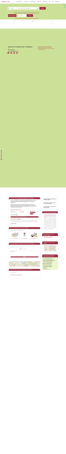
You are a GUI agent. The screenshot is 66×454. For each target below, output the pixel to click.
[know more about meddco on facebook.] (1, 151)
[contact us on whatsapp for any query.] (64, 7)
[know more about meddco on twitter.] (1, 158)
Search (42, 8)
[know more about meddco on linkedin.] (1, 154)
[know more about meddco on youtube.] (1, 156)
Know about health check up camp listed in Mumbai (49, 207)
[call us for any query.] (64, 5)
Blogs (49, 1)
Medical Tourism (44, 1)
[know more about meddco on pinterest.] (1, 159)
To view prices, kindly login (34, 211)
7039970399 (57, 1)
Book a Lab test (26, 1)
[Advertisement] (33, 194)
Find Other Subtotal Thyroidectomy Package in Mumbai (49, 199)
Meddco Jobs (39, 1)
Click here (29, 201)
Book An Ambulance (33, 1)
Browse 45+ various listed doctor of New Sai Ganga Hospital (49, 203)
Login (52, 1)
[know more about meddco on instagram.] (1, 152)
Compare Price (18, 1)
